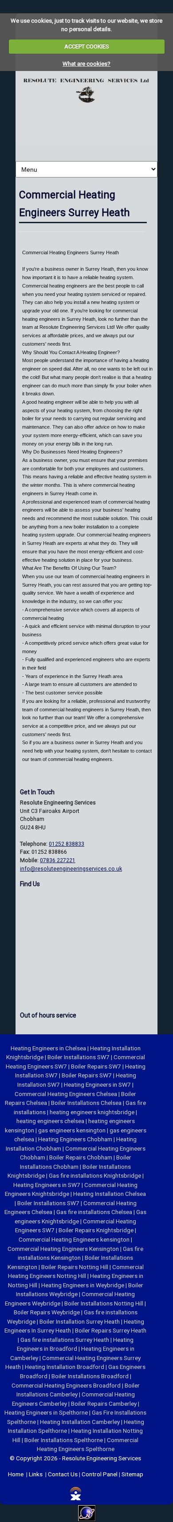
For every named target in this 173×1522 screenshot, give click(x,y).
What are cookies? (86, 63)
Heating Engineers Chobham (76, 1139)
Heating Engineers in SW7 (98, 1084)
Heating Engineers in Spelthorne (46, 1412)
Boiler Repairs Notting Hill (75, 1266)
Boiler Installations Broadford (90, 1376)
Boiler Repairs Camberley (104, 1403)
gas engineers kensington (72, 1130)
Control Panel (100, 1474)
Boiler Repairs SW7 (96, 1066)
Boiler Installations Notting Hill (104, 1303)
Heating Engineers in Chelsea (49, 1048)
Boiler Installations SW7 (79, 1057)
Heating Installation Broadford (65, 1366)
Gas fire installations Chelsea (95, 1211)
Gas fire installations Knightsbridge (95, 1175)
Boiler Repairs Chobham (81, 1157)
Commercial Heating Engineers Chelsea (66, 1093)
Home (16, 1474)
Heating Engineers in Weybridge (83, 1285)
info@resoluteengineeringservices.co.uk (71, 869)
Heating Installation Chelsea (109, 1193)
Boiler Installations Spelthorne (64, 1439)
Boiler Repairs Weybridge (47, 1312)
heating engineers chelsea (51, 1120)
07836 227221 (57, 860)
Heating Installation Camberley (80, 1421)
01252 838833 (66, 844)
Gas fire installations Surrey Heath (65, 1339)
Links (36, 1474)
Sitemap (132, 1474)
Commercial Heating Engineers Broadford (67, 1385)
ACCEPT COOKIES (86, 46)
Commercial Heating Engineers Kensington (64, 1248)
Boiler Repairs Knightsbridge (97, 1230)
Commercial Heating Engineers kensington (75, 1239)
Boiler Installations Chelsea (87, 1102)
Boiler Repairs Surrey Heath (110, 1330)
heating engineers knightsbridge (93, 1112)
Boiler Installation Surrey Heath (80, 1321)
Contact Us (63, 1474)
